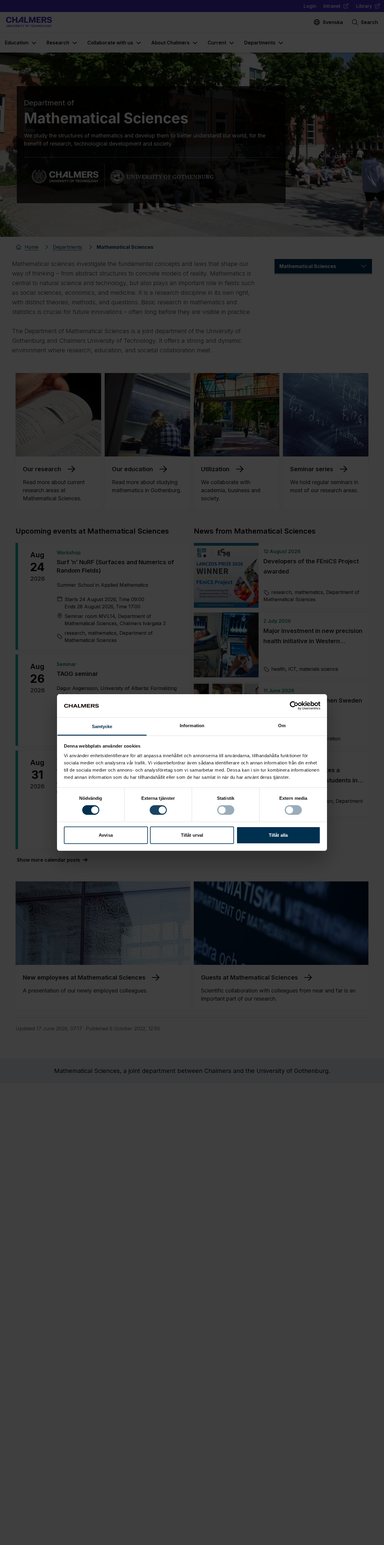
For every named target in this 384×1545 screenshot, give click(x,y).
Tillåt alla (278, 835)
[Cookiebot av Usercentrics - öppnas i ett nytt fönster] (294, 705)
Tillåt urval (192, 835)
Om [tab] (282, 725)
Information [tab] (192, 725)
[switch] (158, 810)
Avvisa (106, 835)
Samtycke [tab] (102, 726)
